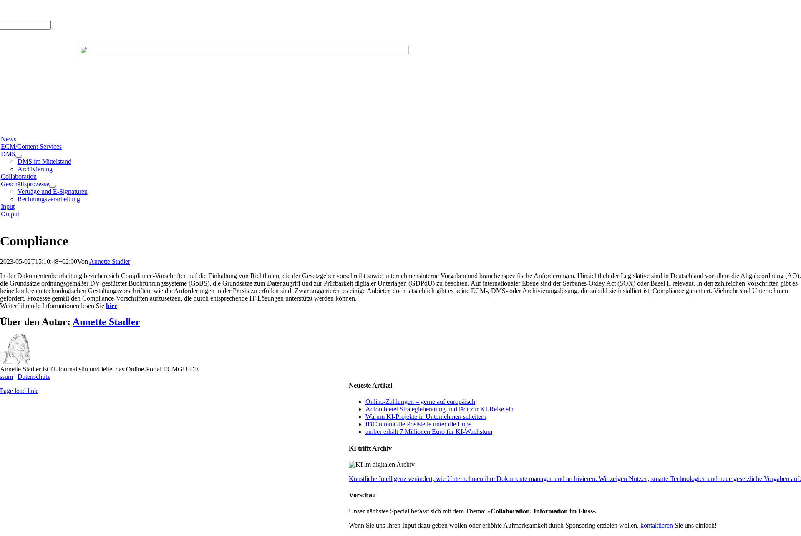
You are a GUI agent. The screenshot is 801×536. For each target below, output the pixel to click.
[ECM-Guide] (244, 51)
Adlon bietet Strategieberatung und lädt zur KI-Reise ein (439, 409)
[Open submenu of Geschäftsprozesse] (52, 186)
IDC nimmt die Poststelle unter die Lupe (418, 424)
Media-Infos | (31, 10)
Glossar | (62, 10)
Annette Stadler (109, 261)
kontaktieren (656, 525)
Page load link (19, 390)
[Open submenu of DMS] (18, 156)
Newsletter (114, 10)
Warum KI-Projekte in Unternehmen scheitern (425, 416)
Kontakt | (87, 10)
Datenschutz (34, 376)
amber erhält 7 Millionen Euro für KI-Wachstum (428, 431)
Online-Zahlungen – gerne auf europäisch (420, 401)
